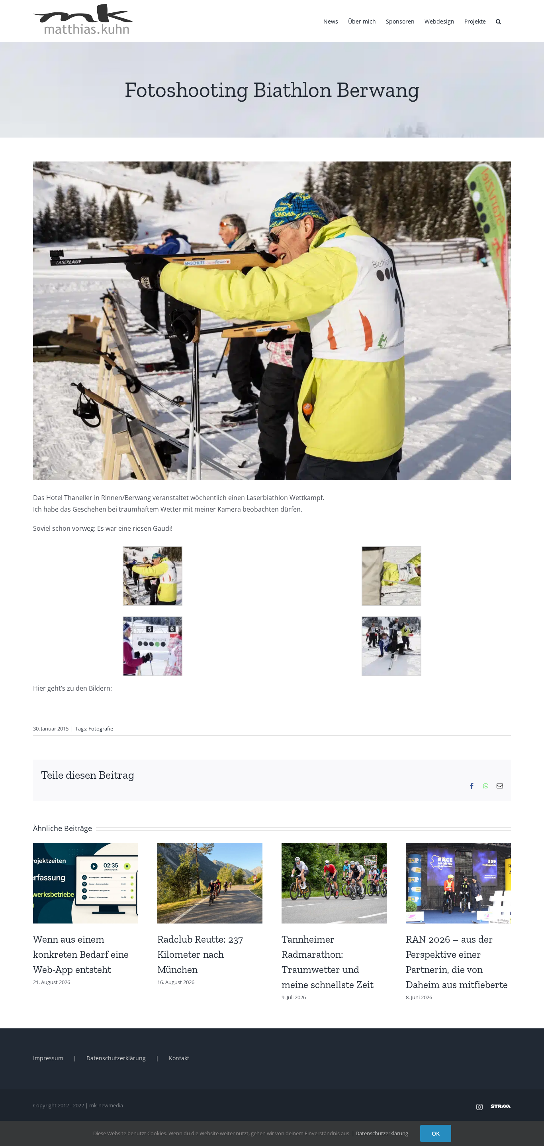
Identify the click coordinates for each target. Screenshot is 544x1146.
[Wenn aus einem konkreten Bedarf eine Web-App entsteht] (85, 847)
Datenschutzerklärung (116, 1058)
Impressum (48, 1058)
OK (436, 1133)
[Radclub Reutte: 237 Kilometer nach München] (209, 847)
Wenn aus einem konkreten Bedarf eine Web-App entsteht (81, 954)
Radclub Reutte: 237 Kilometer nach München (200, 954)
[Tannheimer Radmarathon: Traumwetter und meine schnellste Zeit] (334, 847)
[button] (498, 21)
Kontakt (179, 1058)
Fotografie (100, 728)
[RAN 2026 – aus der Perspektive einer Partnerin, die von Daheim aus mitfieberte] (458, 847)
